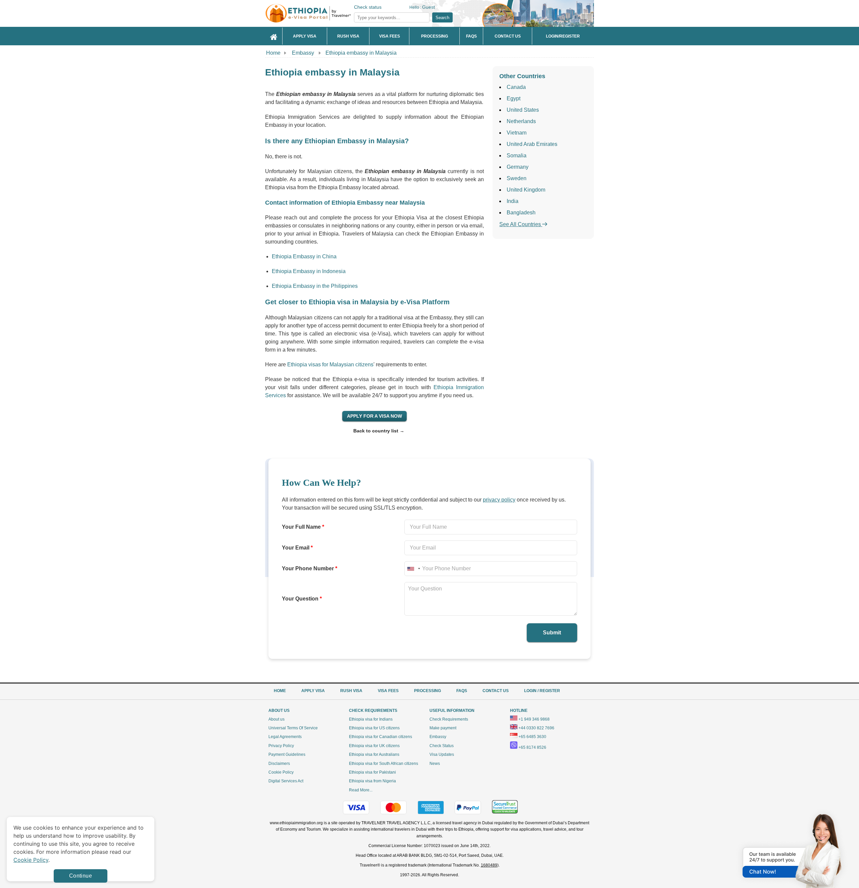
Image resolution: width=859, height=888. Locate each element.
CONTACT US (496, 690)
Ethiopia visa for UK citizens (374, 745)
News (435, 763)
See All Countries (520, 224)
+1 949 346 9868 (534, 719)
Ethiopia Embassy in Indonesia (309, 271)
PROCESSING (427, 690)
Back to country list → (378, 430)
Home (273, 53)
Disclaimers (279, 763)
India (512, 201)
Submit (552, 632)
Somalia (516, 155)
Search (442, 17)
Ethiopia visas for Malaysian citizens (330, 364)
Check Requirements (449, 719)
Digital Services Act (285, 781)
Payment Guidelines (286, 754)
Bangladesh (521, 212)
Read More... (360, 790)
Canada (516, 87)
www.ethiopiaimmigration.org (296, 823)
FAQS (461, 690)
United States (523, 110)
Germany (517, 167)
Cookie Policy (281, 772)
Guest (428, 7)
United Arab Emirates (532, 144)
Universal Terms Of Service (293, 728)
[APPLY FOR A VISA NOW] (374, 416)
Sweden (516, 178)
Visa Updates (442, 754)
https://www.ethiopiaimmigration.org (319, 13)
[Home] (274, 36)
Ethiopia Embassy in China (304, 256)
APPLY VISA (313, 690)
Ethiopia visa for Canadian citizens (380, 736)
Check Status (442, 745)
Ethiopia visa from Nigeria (372, 781)
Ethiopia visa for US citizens (374, 728)
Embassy (303, 53)
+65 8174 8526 (532, 747)
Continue (80, 876)
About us (276, 719)
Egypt (513, 98)
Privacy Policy (281, 745)
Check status (368, 7)
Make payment (443, 728)
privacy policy (499, 500)
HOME (280, 690)
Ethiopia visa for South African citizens (383, 763)
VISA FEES (388, 690)
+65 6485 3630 (532, 736)
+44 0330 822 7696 (536, 728)
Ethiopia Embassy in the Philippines (315, 286)
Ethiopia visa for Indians (371, 719)
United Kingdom (526, 190)
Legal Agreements (285, 736)
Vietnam (516, 133)
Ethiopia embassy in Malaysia (361, 53)
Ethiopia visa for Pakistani (372, 772)
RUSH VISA (351, 690)
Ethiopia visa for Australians (374, 754)
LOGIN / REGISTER (542, 690)
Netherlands (521, 121)
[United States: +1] (413, 569)
